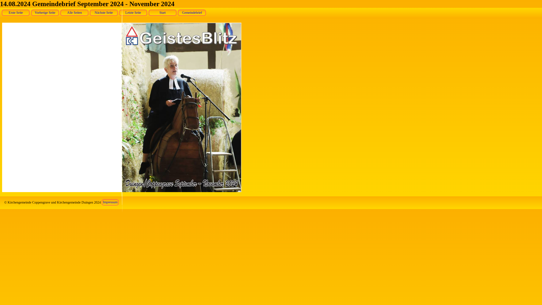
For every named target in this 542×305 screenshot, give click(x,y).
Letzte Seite (133, 12)
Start (162, 12)
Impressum (110, 202)
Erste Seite (16, 12)
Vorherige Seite (45, 12)
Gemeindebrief (192, 12)
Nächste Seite (104, 12)
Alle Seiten (74, 12)
